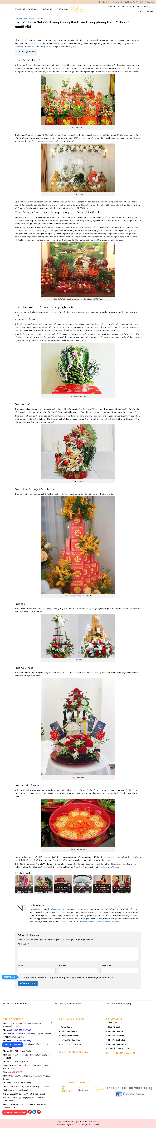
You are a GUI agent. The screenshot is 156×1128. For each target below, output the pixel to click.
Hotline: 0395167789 (14, 1112)
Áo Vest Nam (128, 7)
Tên (20, 965)
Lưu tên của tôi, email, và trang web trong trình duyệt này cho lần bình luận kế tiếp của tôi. (68, 977)
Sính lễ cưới (45, 18)
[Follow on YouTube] (39, 1112)
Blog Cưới (112, 1023)
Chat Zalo (9, 977)
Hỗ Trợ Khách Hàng (147, 2)
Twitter (91, 921)
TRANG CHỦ (20, 9)
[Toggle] (4, 1003)
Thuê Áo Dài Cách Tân (118, 1048)
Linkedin (99, 921)
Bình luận (23, 944)
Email (62, 965)
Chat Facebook (12, 1044)
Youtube (115, 921)
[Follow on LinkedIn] (34, 1112)
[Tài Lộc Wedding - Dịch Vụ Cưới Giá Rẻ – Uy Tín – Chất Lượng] (78, 9)
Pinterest (107, 921)
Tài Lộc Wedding (58, 909)
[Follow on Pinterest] (30, 1112)
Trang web (106, 965)
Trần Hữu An (35, 909)
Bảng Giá (32, 9)
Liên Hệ (119, 2)
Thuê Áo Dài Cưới (146, 12)
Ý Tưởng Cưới (62, 9)
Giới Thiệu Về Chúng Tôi (106, 2)
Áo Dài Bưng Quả (145, 7)
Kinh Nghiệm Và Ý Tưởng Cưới (27, 18)
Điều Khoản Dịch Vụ (131, 2)
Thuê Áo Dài (47, 9)
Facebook (82, 921)
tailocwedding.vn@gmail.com (20, 1090)
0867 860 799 (16, 1072)
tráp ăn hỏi (46, 46)
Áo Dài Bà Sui (112, 7)
